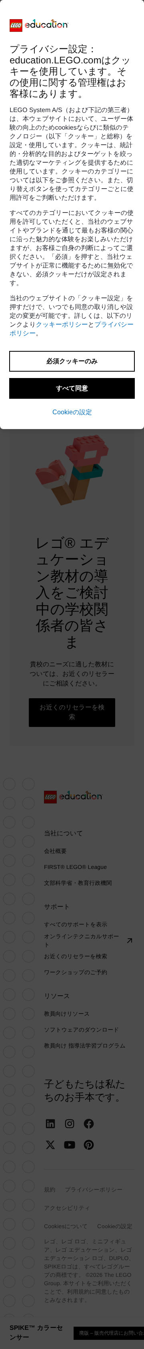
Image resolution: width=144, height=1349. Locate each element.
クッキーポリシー (62, 324)
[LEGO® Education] (39, 25)
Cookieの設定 (72, 412)
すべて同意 (72, 388)
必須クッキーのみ (72, 361)
